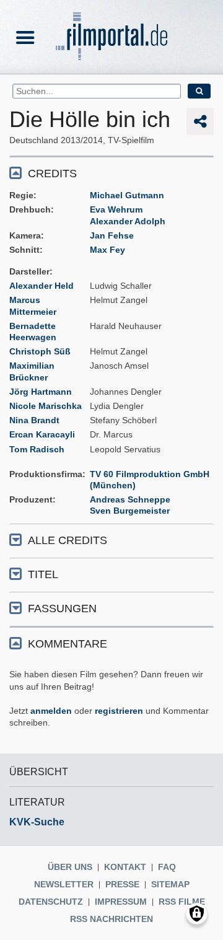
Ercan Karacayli (42, 434)
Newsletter (64, 884)
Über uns (70, 867)
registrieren (119, 711)
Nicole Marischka (45, 406)
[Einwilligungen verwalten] (197, 914)
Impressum (121, 902)
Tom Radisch (36, 449)
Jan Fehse (112, 235)
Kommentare (67, 644)
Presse (122, 884)
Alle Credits (67, 540)
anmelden (51, 711)
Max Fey (107, 250)
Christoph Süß (40, 351)
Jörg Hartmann (40, 392)
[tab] (111, 173)
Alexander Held (41, 286)
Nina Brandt (34, 420)
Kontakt (125, 867)
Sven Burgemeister (130, 511)
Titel (43, 574)
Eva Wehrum (116, 209)
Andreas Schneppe (130, 499)
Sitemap (170, 884)
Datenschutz (51, 902)
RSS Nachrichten (111, 919)
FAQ (167, 867)
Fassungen (62, 608)
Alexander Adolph (127, 221)
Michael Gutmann (127, 195)
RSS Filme (182, 902)
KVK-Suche (36, 822)
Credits (52, 173)
